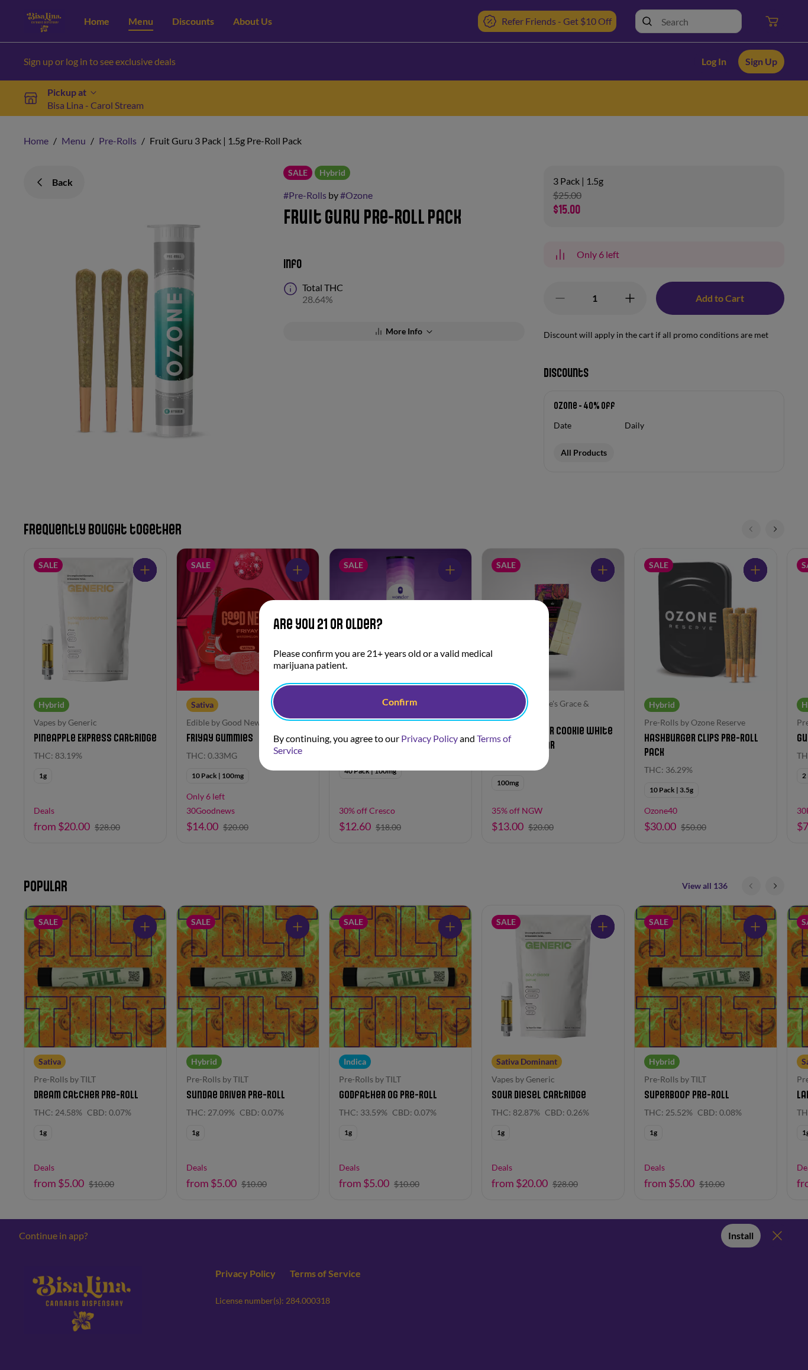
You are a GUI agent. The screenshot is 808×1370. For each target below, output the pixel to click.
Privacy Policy (429, 738)
